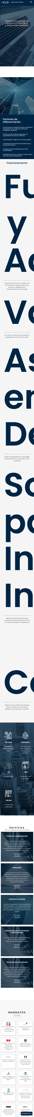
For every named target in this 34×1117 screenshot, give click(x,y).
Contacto (27, 1113)
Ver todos (17, 1015)
